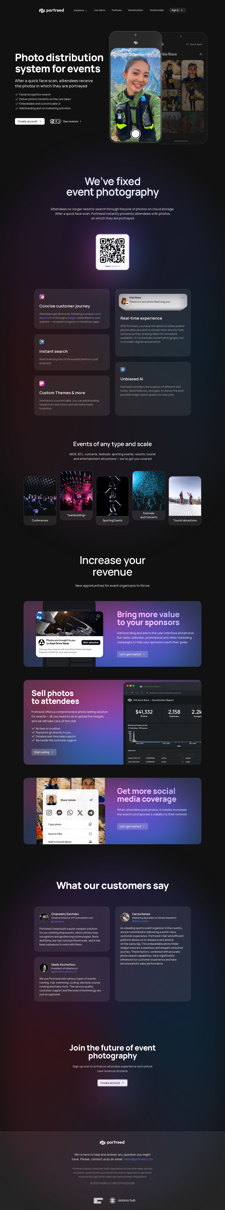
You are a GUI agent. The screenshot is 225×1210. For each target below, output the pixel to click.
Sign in (175, 10)
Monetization (135, 10)
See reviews (70, 121)
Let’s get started (130, 654)
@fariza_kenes (140, 921)
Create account (27, 121)
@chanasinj (57, 921)
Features (117, 10)
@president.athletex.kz (64, 971)
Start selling (41, 752)
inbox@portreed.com (138, 1159)
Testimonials (157, 10)
